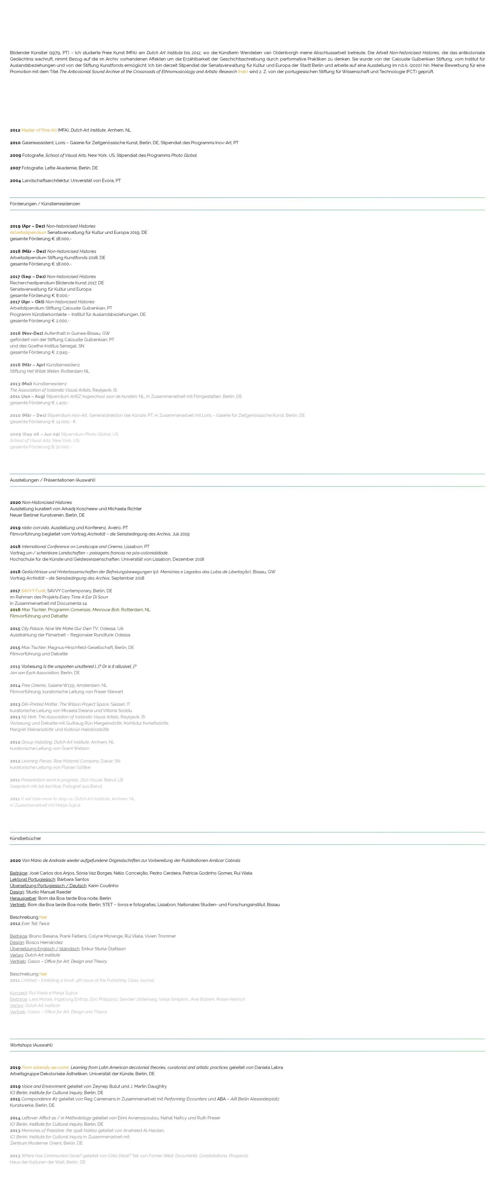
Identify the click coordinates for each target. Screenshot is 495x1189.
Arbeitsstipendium (28, 232)
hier (43, 917)
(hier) (243, 71)
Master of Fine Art (39, 130)
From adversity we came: (46, 1067)
